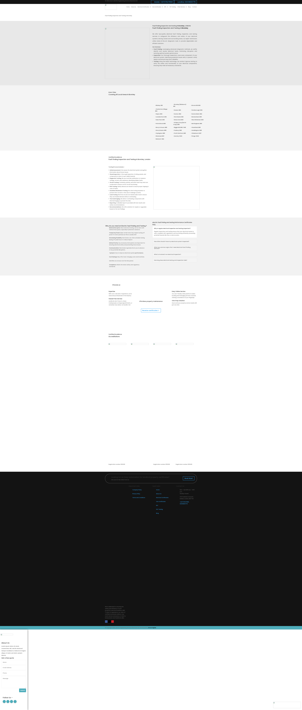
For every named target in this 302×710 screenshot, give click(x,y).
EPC (165, 7)
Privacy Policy (136, 494)
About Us (158, 494)
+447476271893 (184, 502)
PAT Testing (173, 7)
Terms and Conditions (138, 497)
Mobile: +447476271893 (163, 2)
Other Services (181, 7)
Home (128, 7)
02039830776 (184, 504)
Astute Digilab (152, 627)
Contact (194, 7)
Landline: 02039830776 (187, 2)
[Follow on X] (109, 621)
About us (133, 7)
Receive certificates (150, 310)
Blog (189, 7)
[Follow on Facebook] (106, 621)
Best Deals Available (151, 303)
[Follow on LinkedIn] (15, 701)
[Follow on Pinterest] (112, 621)
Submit (22, 690)
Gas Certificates (156, 7)
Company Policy (137, 490)
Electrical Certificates (143, 7)
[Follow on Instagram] (11, 701)
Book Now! (151, 305)
